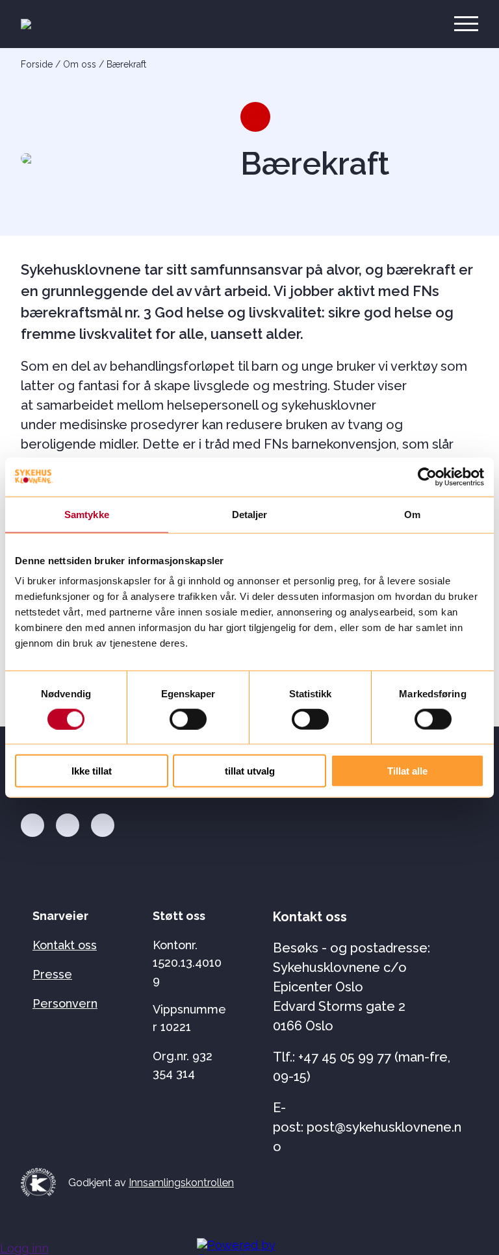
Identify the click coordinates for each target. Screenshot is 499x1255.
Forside (37, 64)
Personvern (64, 1003)
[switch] (188, 718)
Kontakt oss (64, 945)
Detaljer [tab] (250, 513)
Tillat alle (407, 771)
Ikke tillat (91, 771)
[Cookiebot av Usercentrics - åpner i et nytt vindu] (427, 476)
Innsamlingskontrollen (181, 1182)
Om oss (79, 64)
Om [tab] (412, 513)
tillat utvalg (250, 771)
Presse (52, 974)
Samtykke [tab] (86, 513)
